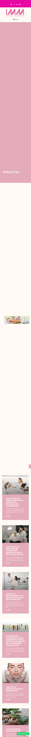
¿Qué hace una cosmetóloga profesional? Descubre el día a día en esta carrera (14, 550)
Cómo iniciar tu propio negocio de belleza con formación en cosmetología (14, 502)
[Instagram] (14, 4)
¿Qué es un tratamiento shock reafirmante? (14, 689)
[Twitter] (16, 4)
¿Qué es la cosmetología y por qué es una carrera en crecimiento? (15, 596)
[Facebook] (11, 4)
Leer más (8, 516)
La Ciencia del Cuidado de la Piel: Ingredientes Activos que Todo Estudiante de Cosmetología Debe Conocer (15, 640)
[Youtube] (19, 4)
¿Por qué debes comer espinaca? (14, 730)
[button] (15, 19)
